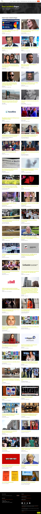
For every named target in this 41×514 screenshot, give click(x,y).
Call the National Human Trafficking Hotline (7, 499)
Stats (26, 1)
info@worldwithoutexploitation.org (26, 495)
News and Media (8, 7)
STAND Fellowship (23, 1)
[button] (11, 1)
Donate (38, 1)
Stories (33, 1)
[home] (2, 1)
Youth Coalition (30, 1)
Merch (35, 1)
